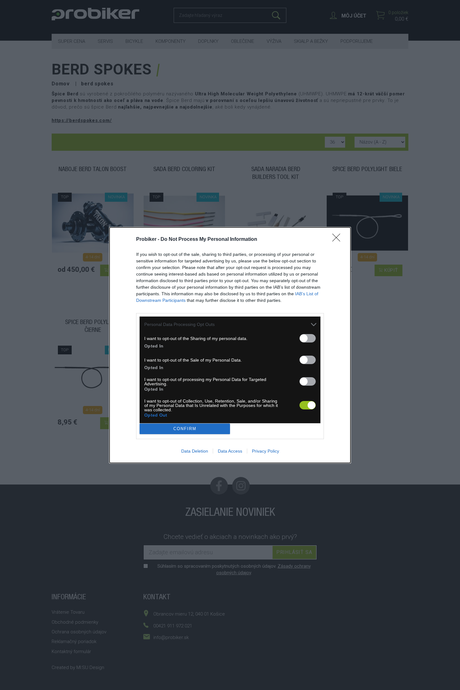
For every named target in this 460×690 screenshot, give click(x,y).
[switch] (307, 338)
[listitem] (230, 324)
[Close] (338, 240)
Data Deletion (194, 451)
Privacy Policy (265, 451)
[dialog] (230, 345)
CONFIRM (185, 428)
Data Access (230, 451)
